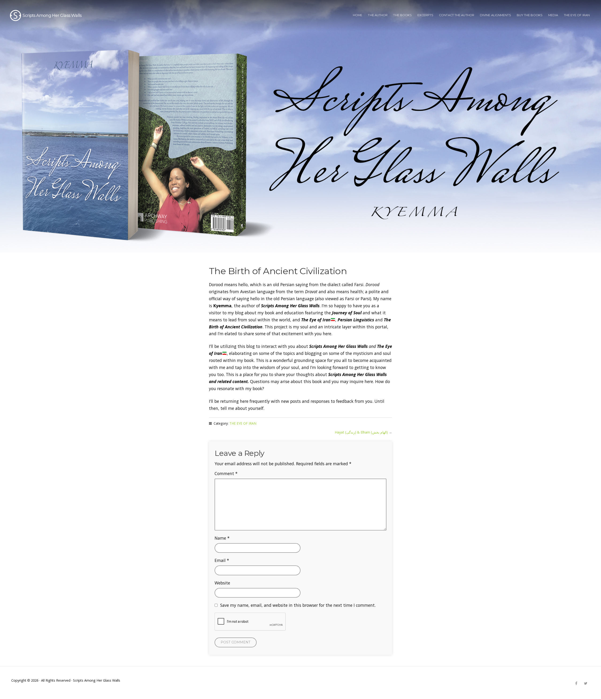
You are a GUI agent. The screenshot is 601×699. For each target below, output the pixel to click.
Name (222, 538)
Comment (226, 473)
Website (222, 583)
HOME (357, 15)
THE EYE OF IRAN (577, 15)
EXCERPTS (425, 15)
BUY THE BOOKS (530, 15)
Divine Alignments (495, 15)
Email (222, 560)
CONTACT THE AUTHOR (456, 15)
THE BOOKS (402, 15)
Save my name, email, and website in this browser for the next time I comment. (298, 605)
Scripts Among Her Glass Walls (52, 15)
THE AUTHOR (378, 15)
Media (553, 15)
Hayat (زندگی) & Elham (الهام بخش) (361, 432)
